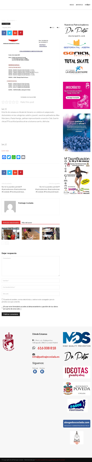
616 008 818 (46, 348)
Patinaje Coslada (25, 203)
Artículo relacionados (11, 223)
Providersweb (39, 460)
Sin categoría (11, 20)
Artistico (79, 4)
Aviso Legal (47, 460)
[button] (87, 5)
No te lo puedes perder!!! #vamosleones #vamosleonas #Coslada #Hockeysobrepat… (47, 189)
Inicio (72, 4)
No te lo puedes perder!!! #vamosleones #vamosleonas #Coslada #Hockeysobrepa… (14, 189)
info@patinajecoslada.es (45, 356)
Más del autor (27, 223)
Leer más (5, 151)
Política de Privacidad (58, 460)
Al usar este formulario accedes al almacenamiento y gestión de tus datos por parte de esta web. (30, 307)
